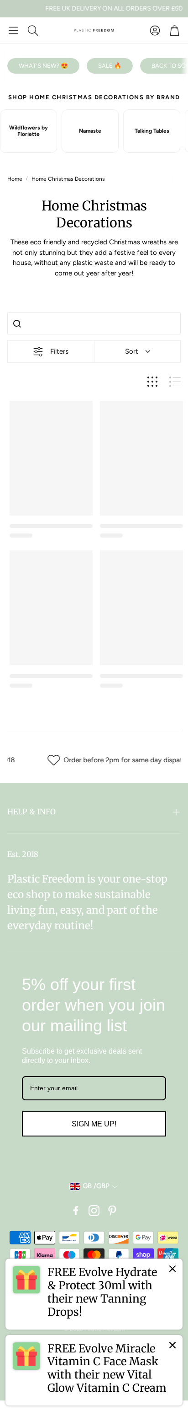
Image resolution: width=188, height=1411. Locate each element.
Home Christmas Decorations (68, 179)
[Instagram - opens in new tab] (94, 1210)
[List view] (175, 382)
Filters (59, 351)
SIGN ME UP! (94, 1124)
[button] (13, 30)
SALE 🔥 (109, 65)
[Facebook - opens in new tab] (75, 1210)
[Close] (172, 1268)
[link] (94, 1294)
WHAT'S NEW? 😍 (43, 65)
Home (14, 179)
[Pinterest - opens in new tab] (112, 1210)
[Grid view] (152, 382)
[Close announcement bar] (179, 7)
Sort (131, 351)
